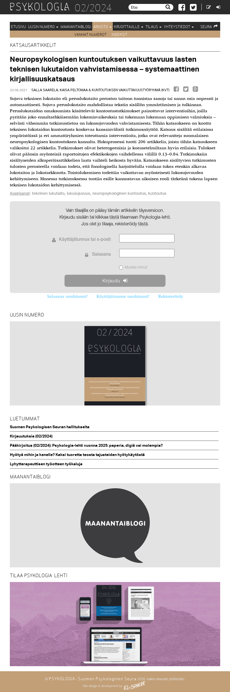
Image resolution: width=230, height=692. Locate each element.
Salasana (101, 255)
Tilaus (152, 26)
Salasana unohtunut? (67, 296)
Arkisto (101, 26)
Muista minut (136, 267)
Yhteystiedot (177, 26)
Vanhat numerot (90, 34)
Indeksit (119, 34)
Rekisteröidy (170, 296)
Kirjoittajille (127, 26)
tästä (143, 223)
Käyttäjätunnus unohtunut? (122, 296)
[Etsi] (169, 7)
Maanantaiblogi (76, 26)
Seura (206, 26)
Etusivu (18, 26)
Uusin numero (42, 26)
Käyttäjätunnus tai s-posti (85, 240)
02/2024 (93, 7)
